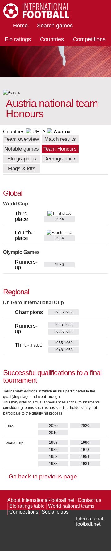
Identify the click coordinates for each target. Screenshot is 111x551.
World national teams (71, 506)
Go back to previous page (43, 476)
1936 (59, 264)
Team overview (21, 139)
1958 (53, 457)
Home (20, 25)
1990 (85, 442)
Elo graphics (21, 159)
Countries (52, 39)
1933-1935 (63, 325)
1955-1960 (63, 343)
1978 (85, 449)
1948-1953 (63, 350)
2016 (53, 433)
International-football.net (90, 521)
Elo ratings (18, 39)
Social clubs (55, 511)
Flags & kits (21, 168)
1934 (85, 464)
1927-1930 (63, 332)
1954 (85, 457)
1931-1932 (63, 312)
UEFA (39, 131)
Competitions (89, 39)
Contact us (89, 500)
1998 (53, 442)
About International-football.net (40, 500)
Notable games (21, 149)
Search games (55, 25)
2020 (53, 425)
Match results (60, 139)
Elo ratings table (27, 506)
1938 (53, 464)
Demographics (60, 159)
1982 (53, 449)
